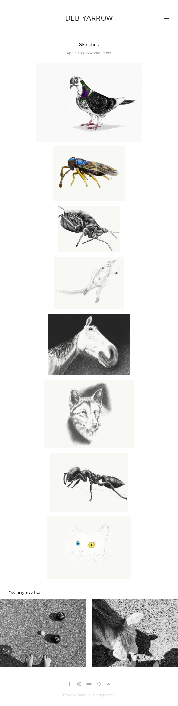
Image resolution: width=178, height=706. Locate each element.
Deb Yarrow (89, 17)
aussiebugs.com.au (102, 695)
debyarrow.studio (74, 695)
